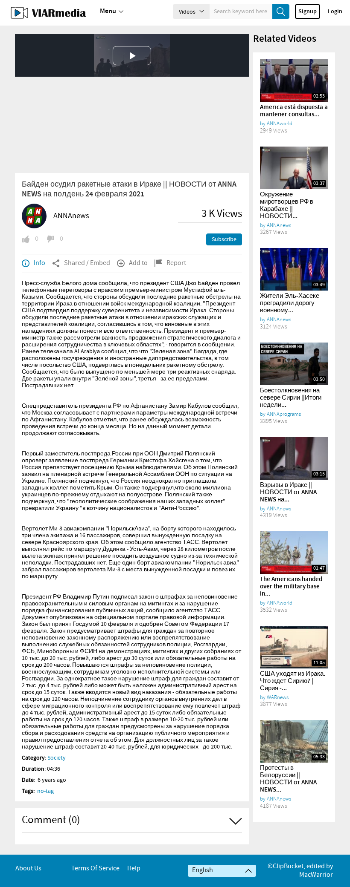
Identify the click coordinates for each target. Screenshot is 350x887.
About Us (28, 868)
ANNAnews (71, 216)
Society (56, 758)
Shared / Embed (87, 263)
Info (39, 263)
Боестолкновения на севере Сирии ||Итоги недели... (290, 397)
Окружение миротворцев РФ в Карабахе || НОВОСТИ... (286, 205)
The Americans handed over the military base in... (291, 586)
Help (133, 868)
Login (335, 11)
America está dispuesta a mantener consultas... (294, 111)
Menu (108, 11)
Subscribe (224, 239)
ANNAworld (279, 123)
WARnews (278, 697)
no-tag (45, 791)
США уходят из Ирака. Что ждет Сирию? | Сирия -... (292, 681)
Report (176, 263)
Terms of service (95, 868)
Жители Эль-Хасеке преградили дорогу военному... (289, 303)
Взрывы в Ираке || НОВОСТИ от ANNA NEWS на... (288, 492)
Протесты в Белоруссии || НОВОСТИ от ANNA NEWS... (288, 779)
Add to (138, 263)
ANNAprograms (284, 414)
